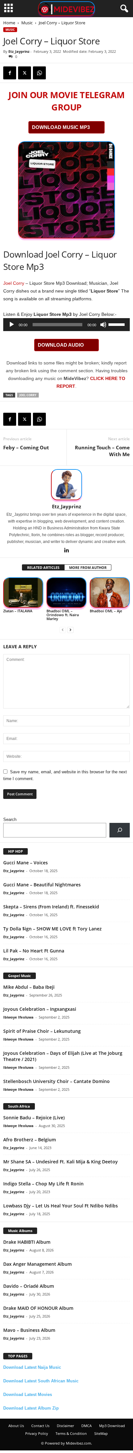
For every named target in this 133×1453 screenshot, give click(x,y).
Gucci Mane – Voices (25, 862)
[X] (24, 72)
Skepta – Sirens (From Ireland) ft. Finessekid (51, 907)
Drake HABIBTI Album (26, 1242)
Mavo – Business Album (29, 1330)
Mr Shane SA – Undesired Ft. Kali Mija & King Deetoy (60, 1162)
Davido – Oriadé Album (28, 1286)
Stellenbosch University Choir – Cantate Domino (56, 1081)
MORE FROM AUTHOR (88, 567)
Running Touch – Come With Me (102, 450)
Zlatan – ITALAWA (17, 610)
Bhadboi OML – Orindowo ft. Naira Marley (62, 614)
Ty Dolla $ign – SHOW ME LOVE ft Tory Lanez (52, 929)
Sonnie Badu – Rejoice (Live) (34, 1117)
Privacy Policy (36, 1433)
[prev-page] (62, 629)
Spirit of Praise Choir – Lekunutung (42, 1031)
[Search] (119, 830)
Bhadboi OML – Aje (106, 610)
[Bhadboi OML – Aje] (110, 592)
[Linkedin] (66, 550)
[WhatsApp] (39, 72)
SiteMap (101, 1433)
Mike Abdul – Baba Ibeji (29, 987)
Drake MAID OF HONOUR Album (38, 1308)
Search (9, 819)
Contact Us (40, 1425)
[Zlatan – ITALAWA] (23, 592)
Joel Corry (13, 283)
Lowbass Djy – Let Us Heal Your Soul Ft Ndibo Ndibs (60, 1206)
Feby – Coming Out (26, 447)
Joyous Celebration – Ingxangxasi (39, 1009)
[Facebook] (9, 72)
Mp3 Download (112, 1425)
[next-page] (70, 629)
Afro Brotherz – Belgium (29, 1139)
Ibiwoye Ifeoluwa (18, 1017)
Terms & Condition (71, 1433)
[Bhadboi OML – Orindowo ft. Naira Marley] (66, 592)
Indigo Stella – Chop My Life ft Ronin (43, 1184)
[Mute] (103, 324)
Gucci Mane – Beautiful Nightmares (42, 885)
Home (9, 23)
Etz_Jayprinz (18, 51)
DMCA (86, 1425)
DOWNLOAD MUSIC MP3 (61, 127)
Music (27, 23)
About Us (16, 1425)
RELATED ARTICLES (43, 567)
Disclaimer (65, 1425)
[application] (66, 324)
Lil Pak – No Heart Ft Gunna (33, 951)
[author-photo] (66, 484)
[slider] (117, 324)
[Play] (11, 324)
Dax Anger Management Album (37, 1264)
